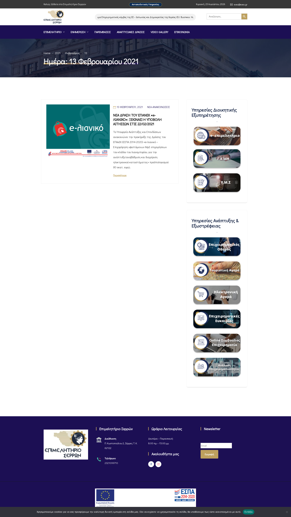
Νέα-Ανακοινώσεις (158, 107)
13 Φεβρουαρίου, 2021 (130, 107)
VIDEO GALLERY (159, 32)
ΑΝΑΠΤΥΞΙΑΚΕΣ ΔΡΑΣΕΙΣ (131, 32)
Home (47, 53)
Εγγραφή (209, 454)
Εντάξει (249, 511)
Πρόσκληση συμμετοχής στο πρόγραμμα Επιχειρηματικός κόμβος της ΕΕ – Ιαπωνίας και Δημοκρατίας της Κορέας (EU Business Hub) (120, 17)
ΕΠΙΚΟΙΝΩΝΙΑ (182, 32)
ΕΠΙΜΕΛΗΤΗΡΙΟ (53, 32)
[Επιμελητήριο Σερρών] (54, 17)
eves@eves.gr (240, 4)
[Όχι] (286, 512)
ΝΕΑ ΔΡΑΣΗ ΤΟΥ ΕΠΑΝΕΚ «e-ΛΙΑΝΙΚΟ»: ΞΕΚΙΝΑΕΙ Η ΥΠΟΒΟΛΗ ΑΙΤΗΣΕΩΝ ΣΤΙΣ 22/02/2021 (137, 119)
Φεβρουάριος (72, 53)
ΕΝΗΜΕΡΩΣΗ (78, 32)
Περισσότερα (119, 175)
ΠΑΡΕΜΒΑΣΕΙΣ (102, 32)
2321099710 (111, 463)
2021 (57, 53)
